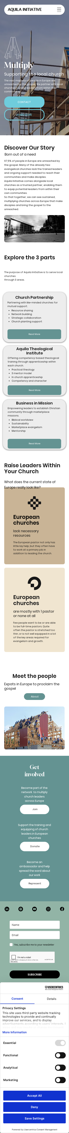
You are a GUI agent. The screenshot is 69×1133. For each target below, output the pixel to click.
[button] (24, 102)
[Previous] (8, 728)
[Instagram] (48, 909)
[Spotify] (20, 909)
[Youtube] (34, 909)
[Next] (60, 728)
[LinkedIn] (7, 909)
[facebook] (62, 909)
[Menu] (59, 10)
